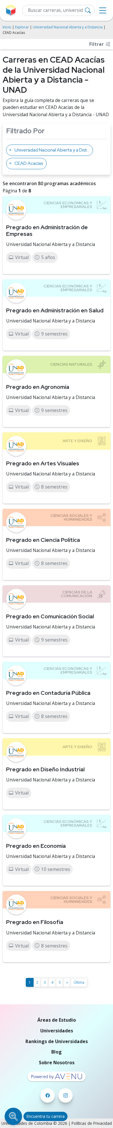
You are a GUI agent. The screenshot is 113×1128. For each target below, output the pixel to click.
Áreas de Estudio (56, 1020)
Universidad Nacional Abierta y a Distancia (68, 27)
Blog (56, 1052)
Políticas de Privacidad (92, 1123)
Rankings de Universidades (56, 1041)
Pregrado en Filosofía (34, 922)
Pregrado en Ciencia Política (43, 540)
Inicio (7, 27)
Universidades (56, 1030)
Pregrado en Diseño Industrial (45, 769)
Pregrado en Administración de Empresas (47, 230)
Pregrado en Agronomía (37, 387)
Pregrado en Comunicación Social (50, 616)
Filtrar (97, 44)
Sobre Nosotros (56, 1062)
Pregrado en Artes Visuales (42, 463)
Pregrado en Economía (36, 846)
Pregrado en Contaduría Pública (48, 693)
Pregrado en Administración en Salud (54, 310)
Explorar (22, 27)
